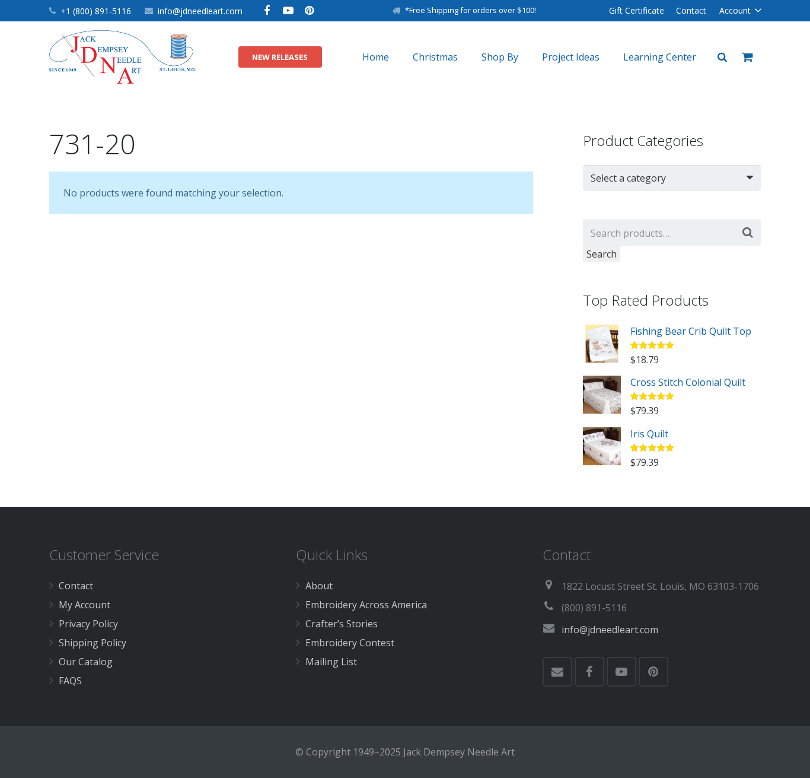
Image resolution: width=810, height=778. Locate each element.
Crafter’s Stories (341, 623)
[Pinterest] (309, 10)
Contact (76, 585)
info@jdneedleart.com (200, 11)
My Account (84, 604)
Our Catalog (86, 661)
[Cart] (747, 57)
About (319, 585)
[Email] (557, 672)
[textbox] (666, 178)
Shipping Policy (92, 642)
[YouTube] (288, 10)
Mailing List (331, 661)
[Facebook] (267, 10)
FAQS (70, 680)
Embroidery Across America (366, 604)
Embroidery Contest (349, 642)
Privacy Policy (88, 623)
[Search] (722, 57)
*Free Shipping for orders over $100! (470, 10)
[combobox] (672, 178)
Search (601, 254)
